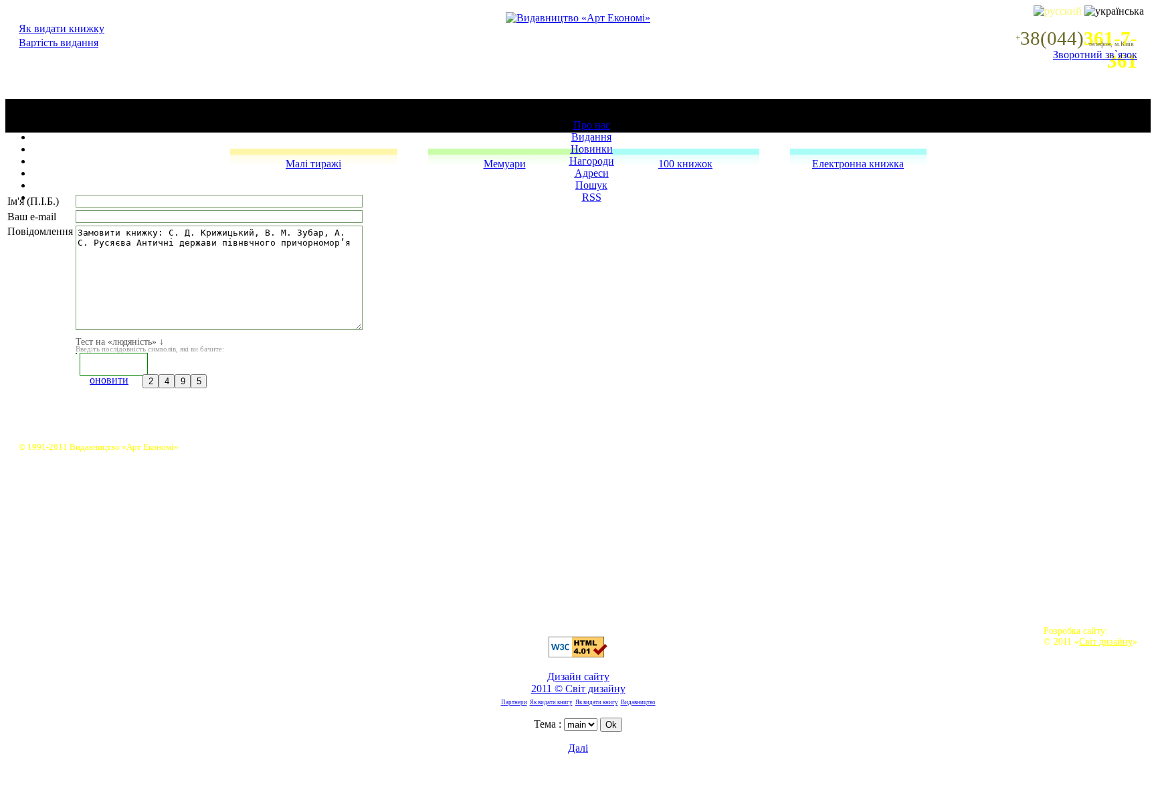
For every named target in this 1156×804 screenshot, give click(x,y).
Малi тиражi (313, 163)
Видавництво (638, 702)
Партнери (514, 702)
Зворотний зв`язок (1095, 54)
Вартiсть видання (58, 42)
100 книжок (685, 163)
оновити (109, 380)
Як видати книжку (61, 28)
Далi (578, 748)
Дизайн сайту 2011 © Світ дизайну (578, 682)
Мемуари (505, 163)
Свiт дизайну (1106, 641)
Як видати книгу (551, 702)
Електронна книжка (858, 163)
